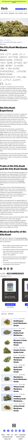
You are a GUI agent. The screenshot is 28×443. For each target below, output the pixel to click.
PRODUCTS (21, 13)
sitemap (20, 438)
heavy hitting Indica (21, 238)
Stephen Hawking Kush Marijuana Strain (19, 399)
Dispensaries (12, 13)
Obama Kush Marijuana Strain (18, 389)
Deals (16, 13)
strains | (16, 318)
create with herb (20, 436)
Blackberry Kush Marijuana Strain (20, 379)
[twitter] (4, 269)
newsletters (7, 438)
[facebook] (1, 269)
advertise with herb (7, 436)
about (16, 434)
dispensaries (22, 434)
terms (8, 434)
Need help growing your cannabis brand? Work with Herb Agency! (14, 2)
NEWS (2, 13)
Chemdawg (21, 181)
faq (12, 434)
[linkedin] (11, 269)
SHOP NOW (10, 304)
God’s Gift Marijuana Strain (17, 369)
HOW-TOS (6, 13)
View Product (10, 307)
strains (7, 40)
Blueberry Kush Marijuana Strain (20, 343)
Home (1, 40)
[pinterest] (8, 269)
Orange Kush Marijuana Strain (19, 360)
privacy (3, 434)
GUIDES (25, 13)
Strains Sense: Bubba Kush (19, 351)
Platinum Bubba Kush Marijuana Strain (18, 333)
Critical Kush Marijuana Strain (18, 408)
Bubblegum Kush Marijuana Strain (20, 323)
